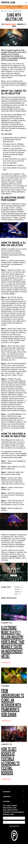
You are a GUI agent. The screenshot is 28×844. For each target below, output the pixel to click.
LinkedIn (18, 591)
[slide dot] (13, 8)
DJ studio (13, 556)
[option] (14, 7)
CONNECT (19, 6)
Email (17, 594)
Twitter (18, 589)
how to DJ (5, 257)
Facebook (19, 587)
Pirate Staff (10, 24)
